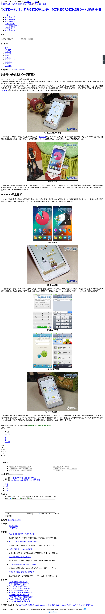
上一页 (7, 434)
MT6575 (8, 58)
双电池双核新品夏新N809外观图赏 (21, 572)
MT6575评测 (13, 526)
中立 (15, 498)
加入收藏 (42, 4)
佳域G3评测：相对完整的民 (19, 599)
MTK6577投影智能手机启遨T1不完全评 (23, 541)
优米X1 (37, 605)
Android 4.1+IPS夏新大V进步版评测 (22, 534)
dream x (42, 605)
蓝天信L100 (55, 605)
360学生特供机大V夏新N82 (19, 595)
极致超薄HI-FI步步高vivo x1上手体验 (21, 468)
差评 (30, 498)
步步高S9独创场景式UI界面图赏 (39, 425)
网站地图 (14, 4)
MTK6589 (8, 54)
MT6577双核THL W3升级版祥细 (20, 593)
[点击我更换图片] (45, 514)
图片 (6, 48)
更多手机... (90, 605)
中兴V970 (82, 605)
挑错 (6, 486)
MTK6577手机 (10, 60)
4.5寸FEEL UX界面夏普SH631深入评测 (25, 480)
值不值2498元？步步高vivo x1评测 (20, 466)
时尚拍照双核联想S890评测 (61, 466)
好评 (23, 498)
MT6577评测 (13, 528)
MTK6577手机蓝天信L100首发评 (21, 597)
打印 (6, 490)
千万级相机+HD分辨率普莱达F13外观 (22, 564)
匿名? (57, 513)
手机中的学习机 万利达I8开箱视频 (23, 478)
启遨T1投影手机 (72, 605)
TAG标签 (21, 4)
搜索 (30, 39)
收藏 (6, 484)
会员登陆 (28, 2)
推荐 (6, 488)
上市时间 (8, 66)
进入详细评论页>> (14, 520)
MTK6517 (8, 62)
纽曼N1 (48, 605)
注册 (36, 2)
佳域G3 (7, 56)
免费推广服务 (6, 4)
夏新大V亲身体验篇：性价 (18, 590)
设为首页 (34, 4)
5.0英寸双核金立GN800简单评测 (20, 549)
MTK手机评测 (18, 70)
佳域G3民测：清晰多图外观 (19, 584)
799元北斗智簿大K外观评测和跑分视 (21, 470)
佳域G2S (63, 605)
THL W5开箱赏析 (58, 470)
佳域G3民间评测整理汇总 (18, 582)
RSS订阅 (28, 4)
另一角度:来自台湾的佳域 (18, 586)
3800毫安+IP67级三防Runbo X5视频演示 (65, 468)
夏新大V (8, 64)
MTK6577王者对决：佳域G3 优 (20, 588)
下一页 (7, 442)
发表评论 (8, 516)
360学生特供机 (28, 605)
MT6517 (8, 50)
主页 (10, 70)
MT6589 (8, 52)
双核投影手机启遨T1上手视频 (20, 557)
